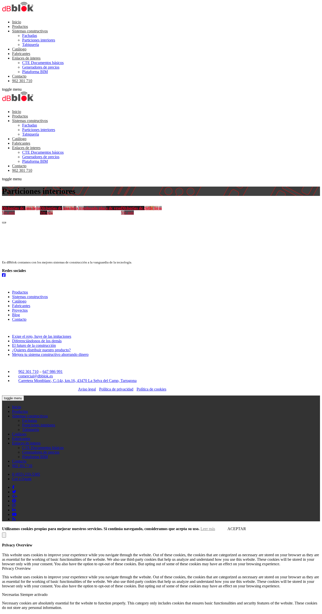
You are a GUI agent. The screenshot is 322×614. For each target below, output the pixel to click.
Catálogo (19, 49)
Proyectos (20, 310)
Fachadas (29, 35)
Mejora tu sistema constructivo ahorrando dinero (50, 354)
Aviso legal (87, 389)
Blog (16, 315)
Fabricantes (21, 53)
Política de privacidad (116, 389)
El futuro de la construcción (34, 345)
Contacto (19, 76)
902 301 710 (22, 81)
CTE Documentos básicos (43, 63)
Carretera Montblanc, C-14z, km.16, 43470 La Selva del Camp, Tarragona (77, 380)
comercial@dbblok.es (35, 376)
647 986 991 (53, 371)
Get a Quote (21, 479)
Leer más (207, 529)
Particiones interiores (38, 40)
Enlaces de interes (26, 58)
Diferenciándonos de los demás (37, 341)
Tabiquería (30, 44)
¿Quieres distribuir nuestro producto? (41, 350)
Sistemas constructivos (30, 31)
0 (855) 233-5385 (26, 474)
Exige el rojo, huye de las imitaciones (41, 336)
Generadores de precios (40, 67)
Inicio (16, 22)
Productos (20, 26)
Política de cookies (151, 389)
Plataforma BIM (35, 72)
